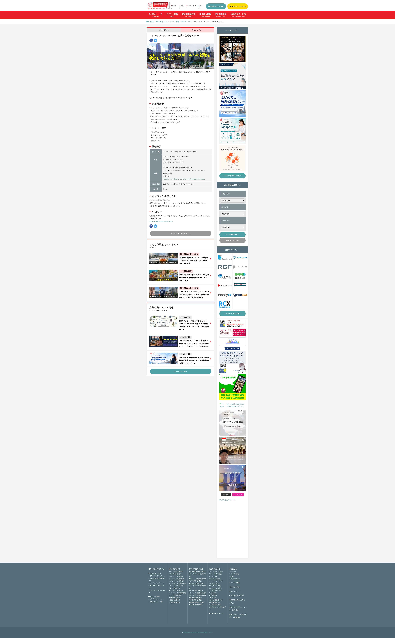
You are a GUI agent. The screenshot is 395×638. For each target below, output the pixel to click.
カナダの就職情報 (175, 574)
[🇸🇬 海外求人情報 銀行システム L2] (232, 478)
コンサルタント (235, 578)
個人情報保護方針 (237, 596)
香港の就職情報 (175, 600)
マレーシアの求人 (216, 574)
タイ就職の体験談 (196, 581)
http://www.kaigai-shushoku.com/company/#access (184, 179)
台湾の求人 (213, 597)
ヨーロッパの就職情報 (177, 578)
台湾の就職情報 (175, 602)
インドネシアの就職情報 (178, 593)
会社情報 (234, 569)
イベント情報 (155, 596)
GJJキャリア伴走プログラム (157, 586)
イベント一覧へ (181, 371)
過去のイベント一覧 (156, 601)
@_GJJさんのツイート (227, 500)
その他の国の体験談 (196, 604)
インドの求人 (214, 583)
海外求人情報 (215, 569)
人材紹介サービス (217, 613)
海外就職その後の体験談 (198, 571)
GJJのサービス (155, 573)
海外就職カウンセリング (158, 576)
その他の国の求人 (216, 604)
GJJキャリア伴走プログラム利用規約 (238, 615)
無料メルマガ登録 (217, 6)
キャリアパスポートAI (157, 583)
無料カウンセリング (239, 6)
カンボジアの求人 (216, 588)
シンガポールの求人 (216, 571)
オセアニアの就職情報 (177, 581)
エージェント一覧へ (233, 313)
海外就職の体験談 (196, 569)
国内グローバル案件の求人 (217, 608)
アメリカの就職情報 (176, 571)
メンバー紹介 (234, 574)
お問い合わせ (235, 587)
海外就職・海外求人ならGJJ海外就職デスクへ (198, 632)
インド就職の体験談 (196, 590)
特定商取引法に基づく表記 (237, 601)
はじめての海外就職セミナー (157, 579)
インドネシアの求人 (216, 581)
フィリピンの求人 (216, 586)
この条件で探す (233, 234)
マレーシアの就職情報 (177, 586)
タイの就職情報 (175, 588)
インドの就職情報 (175, 595)
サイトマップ (235, 591)
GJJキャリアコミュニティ (157, 591)
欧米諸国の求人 (215, 602)
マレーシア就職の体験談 (198, 578)
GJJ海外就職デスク (157, 569)
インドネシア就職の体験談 (197, 587)
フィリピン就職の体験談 (198, 593)
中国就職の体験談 (196, 600)
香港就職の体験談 (196, 597)
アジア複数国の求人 (216, 600)
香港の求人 (213, 595)
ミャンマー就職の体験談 (198, 595)
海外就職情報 (175, 569)
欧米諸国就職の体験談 (197, 602)
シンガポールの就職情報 (178, 583)
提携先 (232, 576)
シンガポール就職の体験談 (197, 575)
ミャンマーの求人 (216, 590)
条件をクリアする (232, 240)
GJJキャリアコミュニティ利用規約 (238, 608)
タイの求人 (213, 576)
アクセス (233, 571)
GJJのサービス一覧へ (233, 176)
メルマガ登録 (235, 583)
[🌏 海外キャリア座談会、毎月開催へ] (232, 423)
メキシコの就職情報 (176, 576)
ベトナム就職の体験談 (197, 583)
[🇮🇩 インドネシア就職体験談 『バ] (232, 450)
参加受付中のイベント (157, 599)
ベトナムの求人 (215, 578)
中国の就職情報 (175, 597)
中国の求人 (213, 593)
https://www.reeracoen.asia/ (161, 222)
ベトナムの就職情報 (176, 590)
